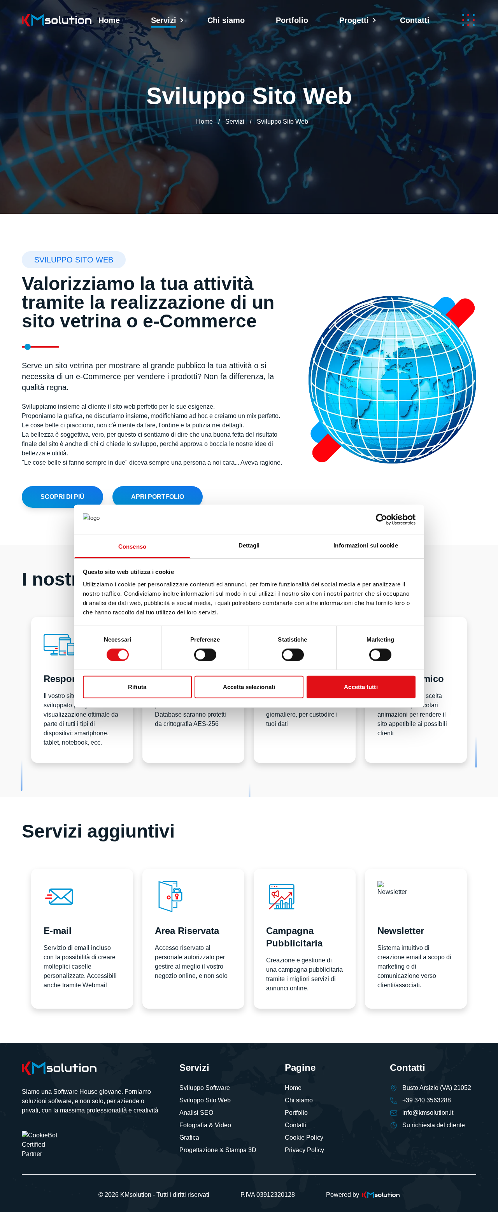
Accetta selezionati (249, 687)
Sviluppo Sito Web (205, 1100)
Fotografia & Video (205, 1125)
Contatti (415, 20)
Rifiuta (137, 687)
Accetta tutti (360, 687)
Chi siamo (226, 20)
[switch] (205, 655)
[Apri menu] (468, 20)
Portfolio (292, 20)
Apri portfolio (157, 496)
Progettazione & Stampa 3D (217, 1150)
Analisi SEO (196, 1112)
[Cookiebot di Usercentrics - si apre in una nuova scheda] (381, 519)
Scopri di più (62, 496)
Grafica (189, 1137)
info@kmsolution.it (427, 1112)
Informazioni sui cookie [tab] (365, 545)
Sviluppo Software (204, 1087)
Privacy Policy (304, 1150)
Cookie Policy (304, 1137)
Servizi (163, 20)
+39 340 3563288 (426, 1100)
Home (109, 20)
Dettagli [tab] (249, 545)
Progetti (354, 20)
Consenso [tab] (132, 546)
